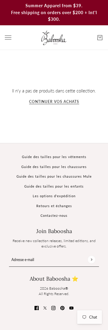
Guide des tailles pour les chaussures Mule (54, 176)
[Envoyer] (91, 259)
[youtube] (71, 307)
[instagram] (53, 307)
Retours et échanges (54, 206)
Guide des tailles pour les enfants (54, 186)
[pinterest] (62, 307)
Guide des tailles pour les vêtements (54, 157)
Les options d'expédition (54, 196)
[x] (45, 307)
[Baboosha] (54, 37)
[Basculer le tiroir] (8, 37)
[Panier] (100, 37)
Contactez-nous (54, 215)
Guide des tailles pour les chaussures (54, 167)
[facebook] (36, 307)
